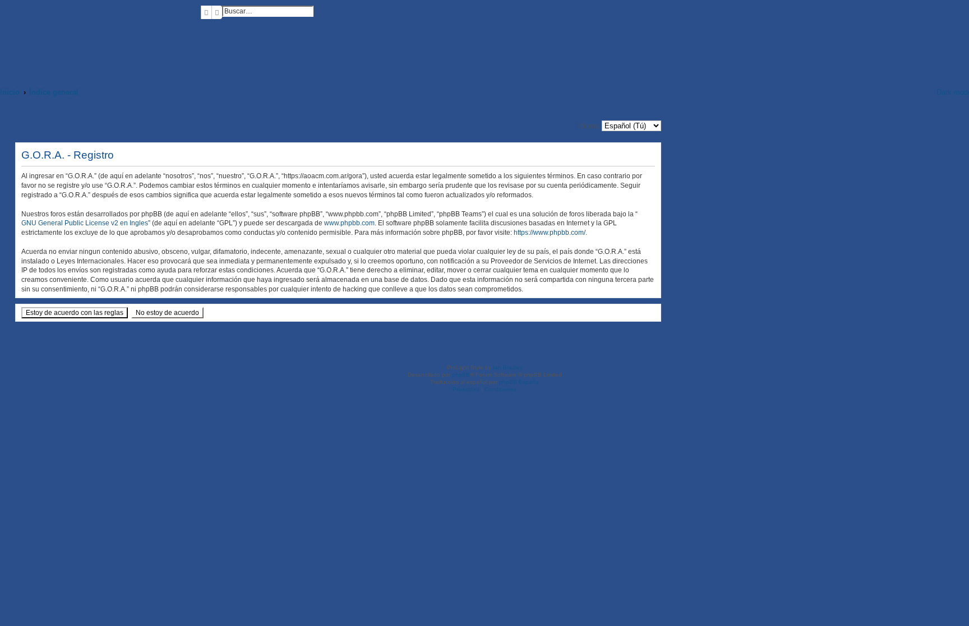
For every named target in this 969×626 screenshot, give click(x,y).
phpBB (461, 375)
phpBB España (519, 382)
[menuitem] (203, 28)
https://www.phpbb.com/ (549, 233)
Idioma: (590, 126)
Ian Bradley (508, 367)
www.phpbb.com (349, 223)
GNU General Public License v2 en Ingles (84, 223)
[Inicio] (100, 37)
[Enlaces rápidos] (920, 92)
